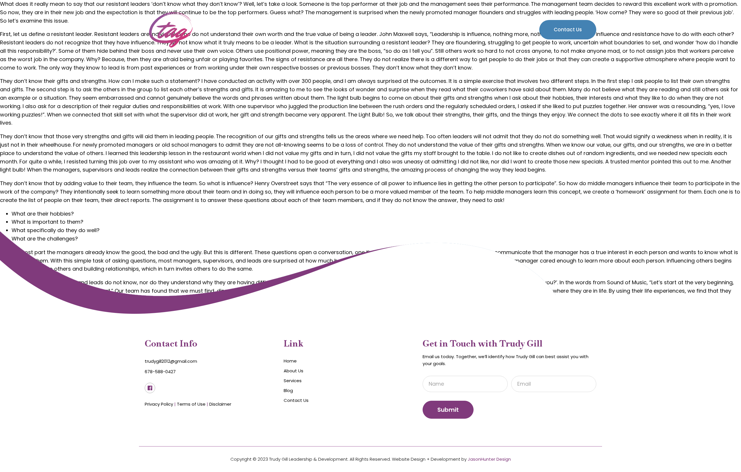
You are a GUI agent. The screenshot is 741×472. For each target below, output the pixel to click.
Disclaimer (220, 404)
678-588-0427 (160, 372)
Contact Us (568, 29)
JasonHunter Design (489, 459)
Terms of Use (191, 404)
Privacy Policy (159, 404)
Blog (514, 29)
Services (480, 29)
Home (410, 29)
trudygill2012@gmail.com (171, 361)
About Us (444, 29)
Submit (448, 410)
